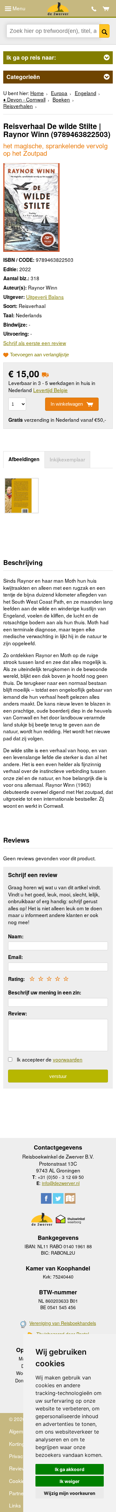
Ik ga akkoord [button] (69, 1469)
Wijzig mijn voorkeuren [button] (69, 1493)
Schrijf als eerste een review (34, 342)
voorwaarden (67, 1059)
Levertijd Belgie (50, 389)
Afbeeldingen (23, 459)
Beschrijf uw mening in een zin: (44, 992)
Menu (18, 8)
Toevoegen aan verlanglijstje (39, 354)
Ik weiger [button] (70, 1481)
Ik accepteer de (49, 1059)
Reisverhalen (18, 105)
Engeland (85, 92)
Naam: (16, 936)
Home (37, 92)
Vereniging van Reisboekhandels (62, 1323)
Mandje (106, 8)
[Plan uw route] (70, 1198)
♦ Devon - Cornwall (24, 99)
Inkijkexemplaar (67, 459)
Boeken (61, 99)
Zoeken (104, 31)
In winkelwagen (67, 404)
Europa (59, 92)
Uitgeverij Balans (45, 296)
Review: (17, 1013)
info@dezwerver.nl (61, 1183)
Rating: (16, 979)
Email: (15, 957)
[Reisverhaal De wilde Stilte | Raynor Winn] (31, 206)
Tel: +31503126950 (94, 8)
